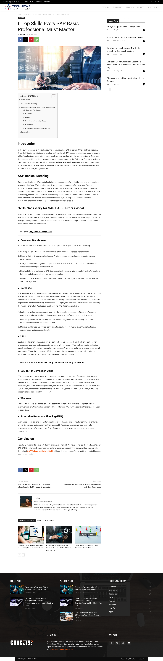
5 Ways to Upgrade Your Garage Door (123, 27)
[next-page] (23, 554)
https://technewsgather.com (43, 501)
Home (20, 14)
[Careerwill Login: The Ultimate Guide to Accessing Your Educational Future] (31, 534)
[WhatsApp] (36, 39)
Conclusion (25, 132)
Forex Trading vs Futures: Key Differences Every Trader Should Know (87, 615)
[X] (159, 1)
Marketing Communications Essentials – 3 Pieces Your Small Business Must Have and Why (126, 65)
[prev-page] (19, 554)
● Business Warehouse (32, 110)
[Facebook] (151, 1)
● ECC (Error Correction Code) (35, 121)
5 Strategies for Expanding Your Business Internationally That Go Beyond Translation (34, 485)
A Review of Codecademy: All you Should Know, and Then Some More (82, 485)
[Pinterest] (31, 39)
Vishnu (22, 34)
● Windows (29, 125)
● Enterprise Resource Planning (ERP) (38, 128)
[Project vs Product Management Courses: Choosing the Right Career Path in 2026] (59, 534)
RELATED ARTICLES (26, 521)
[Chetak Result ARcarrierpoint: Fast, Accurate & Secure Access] (88, 534)
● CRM (27, 117)
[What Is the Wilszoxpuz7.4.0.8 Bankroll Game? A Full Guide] (17, 589)
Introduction (25, 100)
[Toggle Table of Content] (52, 96)
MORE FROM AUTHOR (45, 521)
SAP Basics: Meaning (29, 104)
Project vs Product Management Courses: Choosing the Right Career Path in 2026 (58, 548)
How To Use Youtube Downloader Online (124, 37)
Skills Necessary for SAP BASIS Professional (38, 107)
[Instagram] (155, 1)
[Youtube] (129, 643)
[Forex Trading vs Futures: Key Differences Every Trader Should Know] (66, 616)
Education (27, 14)
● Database (28, 114)
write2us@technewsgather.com (62, 649)
